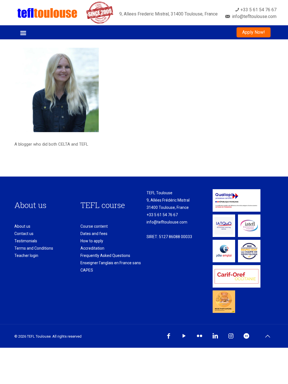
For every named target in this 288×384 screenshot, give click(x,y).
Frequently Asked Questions (105, 255)
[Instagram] (231, 336)
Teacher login (26, 255)
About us (22, 226)
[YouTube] (184, 336)
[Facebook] (168, 336)
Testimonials (25, 241)
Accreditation (92, 248)
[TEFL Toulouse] (47, 12)
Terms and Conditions (33, 248)
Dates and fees (93, 233)
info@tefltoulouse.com (167, 222)
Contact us (23, 233)
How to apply (91, 241)
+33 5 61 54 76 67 (162, 215)
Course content (94, 226)
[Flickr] (199, 336)
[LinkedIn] (215, 336)
